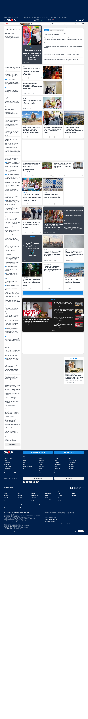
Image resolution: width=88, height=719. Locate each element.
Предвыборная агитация (9, 470)
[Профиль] (83, 20)
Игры (58, 17)
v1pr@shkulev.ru (62, 515)
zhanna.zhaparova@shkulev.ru (9, 526)
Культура (41, 462)
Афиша (34, 17)
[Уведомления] (80, 20)
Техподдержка (7, 468)
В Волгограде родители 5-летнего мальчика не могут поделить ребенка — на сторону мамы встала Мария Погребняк (32, 54)
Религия (56, 470)
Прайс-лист (6, 460)
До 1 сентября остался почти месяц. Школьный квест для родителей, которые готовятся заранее (32, 101)
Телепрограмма (27, 17)
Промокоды (64, 17)
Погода (21, 17)
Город (24, 464)
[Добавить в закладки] (40, 62)
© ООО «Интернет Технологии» (25, 531)
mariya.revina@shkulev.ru (8, 528)
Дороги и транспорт (27, 466)
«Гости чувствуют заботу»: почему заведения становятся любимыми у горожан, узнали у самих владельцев (31, 71)
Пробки (51, 17)
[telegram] (24, 482)
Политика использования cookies (51, 519)
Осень (55, 460)
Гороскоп (39, 17)
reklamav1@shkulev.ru (70, 512)
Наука (40, 468)
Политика (56, 462)
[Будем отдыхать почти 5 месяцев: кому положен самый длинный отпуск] (74, 270)
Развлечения (57, 468)
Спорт (70, 458)
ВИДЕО (53, 300)
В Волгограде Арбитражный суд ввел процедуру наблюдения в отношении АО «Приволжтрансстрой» (63, 165)
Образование (42, 472)
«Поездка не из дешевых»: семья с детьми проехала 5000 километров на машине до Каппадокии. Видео (63, 317)
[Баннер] (25, 24)
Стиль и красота (72, 460)
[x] (37, 482)
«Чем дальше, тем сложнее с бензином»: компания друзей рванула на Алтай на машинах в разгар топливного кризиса (32, 245)
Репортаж (73, 358)
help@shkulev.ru (12, 522)
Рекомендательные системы (50, 521)
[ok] (30, 482)
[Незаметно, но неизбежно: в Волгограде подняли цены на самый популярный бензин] (53, 118)
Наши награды (7, 464)
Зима (40, 458)
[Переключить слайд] (82, 315)
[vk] (27, 482)
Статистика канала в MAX (10, 472)
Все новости (12, 27)
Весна (24, 462)
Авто (24, 458)
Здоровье (25, 472)
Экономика (71, 466)
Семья (55, 472)
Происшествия (57, 464)
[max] (34, 482)
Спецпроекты (72, 468)
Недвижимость (7, 17)
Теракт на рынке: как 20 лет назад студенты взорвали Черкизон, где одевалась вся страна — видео (64, 324)
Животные (25, 470)
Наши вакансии (7, 466)
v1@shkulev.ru (17, 521)
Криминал (41, 460)
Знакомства (15, 17)
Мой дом (41, 466)
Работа (55, 466)
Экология (71, 464)
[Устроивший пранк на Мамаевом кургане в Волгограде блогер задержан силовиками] (52, 87)
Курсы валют (45, 17)
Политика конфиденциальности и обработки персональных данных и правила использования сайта (63, 524)
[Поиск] (77, 20)
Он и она (56, 458)
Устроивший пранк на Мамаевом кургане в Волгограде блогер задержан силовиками (32, 86)
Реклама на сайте (8, 458)
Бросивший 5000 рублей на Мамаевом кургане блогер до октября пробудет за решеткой (63, 303)
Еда (23, 468)
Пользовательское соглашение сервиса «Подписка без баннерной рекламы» (59, 523)
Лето (40, 464)
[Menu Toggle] (4, 20)
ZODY (55, 17)
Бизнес (24, 460)
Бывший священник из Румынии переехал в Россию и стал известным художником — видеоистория (37, 321)
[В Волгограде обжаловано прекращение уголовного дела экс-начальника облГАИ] (32, 213)
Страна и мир (72, 462)
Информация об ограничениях (50, 517)
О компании (7, 462)
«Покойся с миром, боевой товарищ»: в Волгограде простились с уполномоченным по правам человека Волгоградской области (31, 167)
